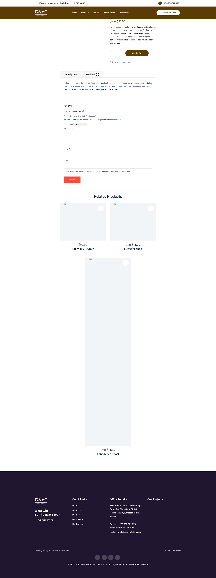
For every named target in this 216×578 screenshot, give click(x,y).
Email (67, 160)
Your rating (69, 124)
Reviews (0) (92, 74)
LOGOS (144, 564)
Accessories (136, 62)
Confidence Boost (108, 454)
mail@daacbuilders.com (129, 532)
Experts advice (45, 520)
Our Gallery (109, 13)
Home (74, 13)
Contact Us (123, 13)
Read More (79, 3)
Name (67, 149)
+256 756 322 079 (171, 3)
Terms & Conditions (60, 550)
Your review (69, 128)
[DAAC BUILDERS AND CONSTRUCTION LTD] (41, 12)
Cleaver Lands (133, 249)
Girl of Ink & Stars (83, 249)
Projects (96, 13)
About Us (85, 13)
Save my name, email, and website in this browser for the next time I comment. (98, 171)
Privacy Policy (41, 550)
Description (70, 74)
